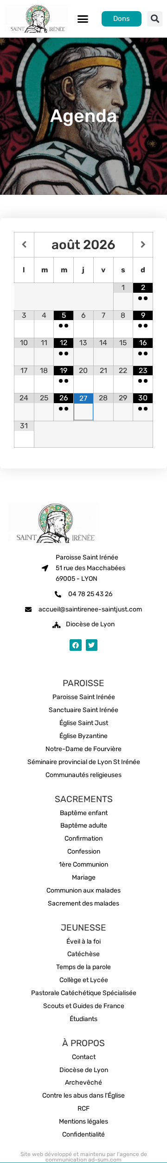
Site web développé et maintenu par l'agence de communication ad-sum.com (83, 1157)
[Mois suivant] (143, 245)
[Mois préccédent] (24, 245)
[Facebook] (75, 645)
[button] (83, 19)
